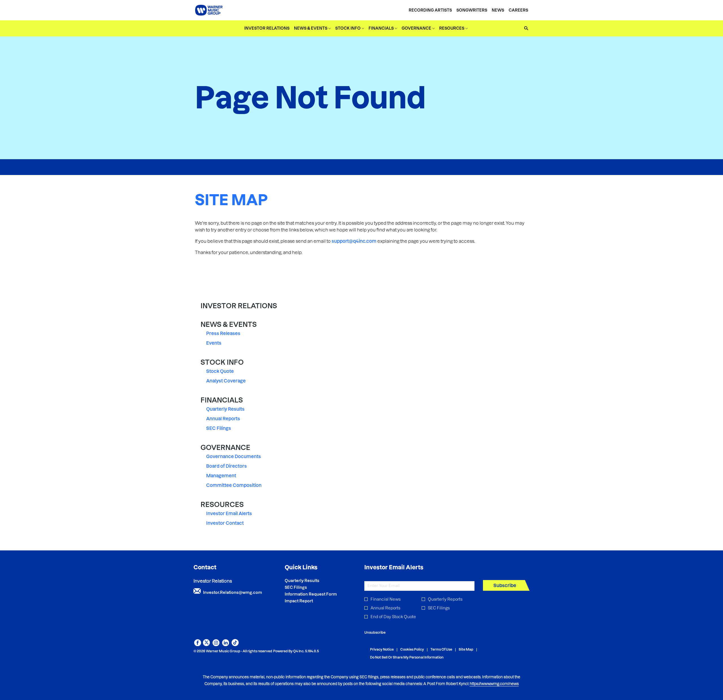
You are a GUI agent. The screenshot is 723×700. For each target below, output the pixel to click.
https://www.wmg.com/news (494, 684)
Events (213, 342)
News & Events (229, 324)
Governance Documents (233, 456)
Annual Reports (223, 418)
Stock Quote (220, 371)
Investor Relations (239, 306)
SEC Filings (218, 428)
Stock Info (222, 362)
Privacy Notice (382, 649)
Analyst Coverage (226, 380)
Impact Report (306, 601)
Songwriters (471, 10)
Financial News (385, 599)
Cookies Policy (412, 649)
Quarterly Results (225, 409)
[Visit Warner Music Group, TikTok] (235, 644)
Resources (222, 504)
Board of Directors (226, 466)
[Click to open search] (524, 28)
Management (221, 475)
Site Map (466, 649)
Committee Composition (234, 485)
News (498, 10)
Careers (518, 10)
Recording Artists (430, 10)
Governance (225, 447)
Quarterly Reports (445, 599)
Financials (222, 400)
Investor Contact (225, 523)
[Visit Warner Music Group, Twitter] (206, 644)
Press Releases (223, 333)
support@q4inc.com (354, 241)
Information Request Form (318, 594)
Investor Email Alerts (229, 513)
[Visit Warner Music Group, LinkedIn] (225, 644)
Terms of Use (441, 649)
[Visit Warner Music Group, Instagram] (215, 644)
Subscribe (504, 585)
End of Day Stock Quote (393, 616)
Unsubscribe (375, 632)
